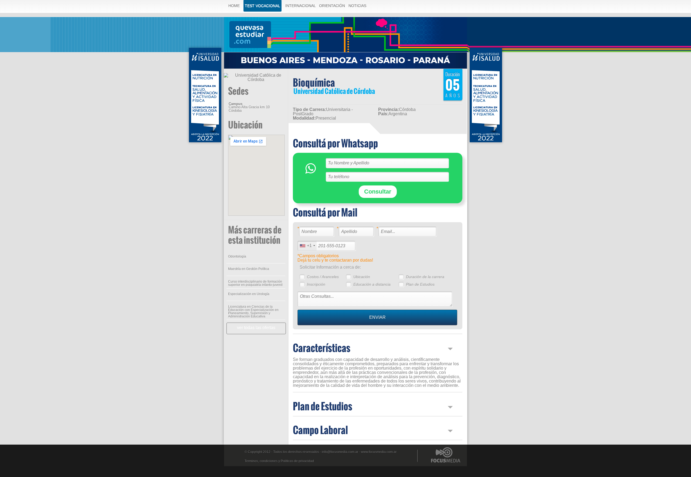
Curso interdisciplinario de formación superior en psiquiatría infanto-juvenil (255, 283)
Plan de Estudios (420, 284)
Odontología (237, 256)
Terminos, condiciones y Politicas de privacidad (279, 461)
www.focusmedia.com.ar (379, 452)
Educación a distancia (372, 284)
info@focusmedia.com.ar (340, 452)
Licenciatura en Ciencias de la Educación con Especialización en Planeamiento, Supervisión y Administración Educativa (253, 311)
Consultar (377, 191)
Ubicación (361, 277)
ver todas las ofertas (256, 327)
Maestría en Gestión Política (248, 269)
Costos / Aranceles (323, 277)
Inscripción (316, 284)
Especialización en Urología (248, 294)
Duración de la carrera (425, 277)
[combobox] (307, 246)
